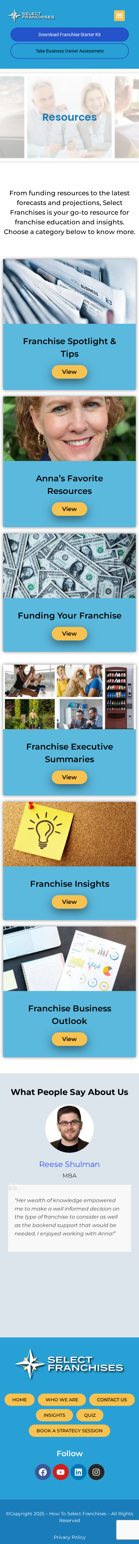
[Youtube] (61, 1472)
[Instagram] (96, 1472)
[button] (119, 15)
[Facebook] (43, 1472)
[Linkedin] (78, 1472)
